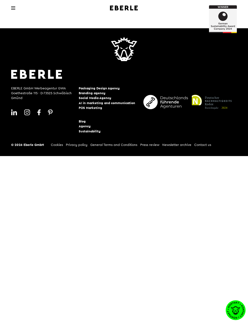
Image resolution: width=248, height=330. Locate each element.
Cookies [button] (57, 145)
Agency (85, 126)
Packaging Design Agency (99, 88)
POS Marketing (90, 108)
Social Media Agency (95, 98)
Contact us (202, 145)
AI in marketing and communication (107, 103)
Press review (149, 145)
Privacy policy (76, 145)
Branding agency (92, 93)
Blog (82, 121)
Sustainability (90, 131)
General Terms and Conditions (113, 145)
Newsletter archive (176, 145)
